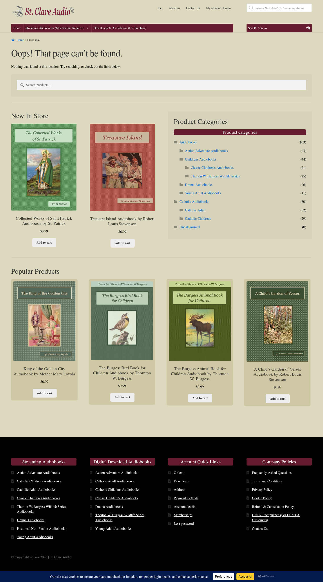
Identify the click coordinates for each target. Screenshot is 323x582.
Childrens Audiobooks (200, 159)
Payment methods (186, 498)
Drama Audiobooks (198, 184)
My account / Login (218, 8)
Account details (184, 506)
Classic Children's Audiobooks (212, 167)
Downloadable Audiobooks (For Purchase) (120, 28)
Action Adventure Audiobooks (206, 150)
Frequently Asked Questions (272, 472)
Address (179, 489)
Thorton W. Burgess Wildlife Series (215, 176)
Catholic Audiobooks (194, 201)
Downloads (182, 481)
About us (174, 8)
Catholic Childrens (198, 218)
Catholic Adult (195, 210)
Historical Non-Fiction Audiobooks (41, 528)
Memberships (183, 514)
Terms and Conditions (267, 481)
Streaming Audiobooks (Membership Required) (55, 28)
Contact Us (193, 8)
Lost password (184, 523)
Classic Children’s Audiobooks (38, 498)
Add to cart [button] (44, 242)
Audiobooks (188, 142)
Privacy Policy (262, 489)
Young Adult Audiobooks (203, 193)
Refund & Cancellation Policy (273, 506)
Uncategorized (190, 227)
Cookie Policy (262, 498)
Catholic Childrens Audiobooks (39, 481)
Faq (160, 8)
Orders (178, 472)
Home (17, 28)
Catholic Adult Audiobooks (36, 489)
